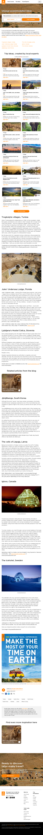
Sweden (23, 699)
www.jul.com (30, 325)
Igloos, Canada (25, 44)
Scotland (34, 803)
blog (11, 25)
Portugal (34, 797)
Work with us (26, 802)
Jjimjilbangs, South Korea (8, 48)
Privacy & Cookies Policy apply (20, 825)
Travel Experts (25, 1)
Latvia (18, 701)
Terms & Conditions (10, 825)
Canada (9, 699)
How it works (11, 1)
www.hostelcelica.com (33, 363)
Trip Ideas (18, 1)
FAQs (25, 800)
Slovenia (12, 701)
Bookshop (25, 797)
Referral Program (27, 819)
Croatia (34, 798)
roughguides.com (5, 25)
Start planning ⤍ (10, 775)
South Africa (16, 699)
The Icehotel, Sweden (27, 46)
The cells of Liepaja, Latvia (28, 42)
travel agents (25, 708)
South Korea (5, 701)
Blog (24, 803)
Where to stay (25, 701)
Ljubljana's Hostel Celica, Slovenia (10, 46)
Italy (34, 795)
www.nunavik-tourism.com (18, 553)
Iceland (34, 800)
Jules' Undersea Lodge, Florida (9, 44)
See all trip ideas (21, 211)
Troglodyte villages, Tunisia (8, 42)
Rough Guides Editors (17, 688)
